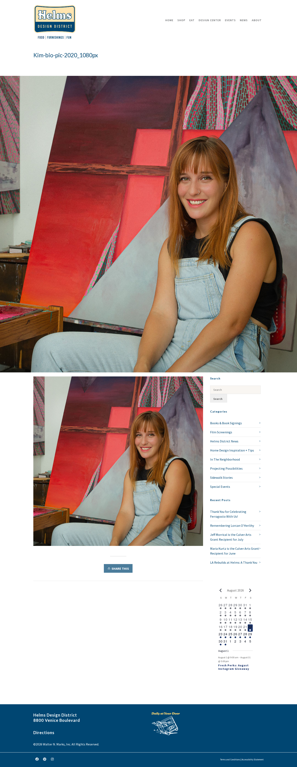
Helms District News (224, 441)
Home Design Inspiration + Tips (232, 450)
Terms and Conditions (230, 759)
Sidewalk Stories (221, 477)
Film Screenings (221, 432)
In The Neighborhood (225, 459)
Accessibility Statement (253, 759)
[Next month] (250, 590)
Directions (43, 732)
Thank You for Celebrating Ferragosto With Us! (228, 514)
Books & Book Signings (226, 423)
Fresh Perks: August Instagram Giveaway (233, 667)
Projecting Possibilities (226, 468)
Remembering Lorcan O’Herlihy (232, 526)
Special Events (220, 487)
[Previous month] (220, 590)
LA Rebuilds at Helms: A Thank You (233, 562)
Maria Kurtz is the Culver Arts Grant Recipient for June (234, 551)
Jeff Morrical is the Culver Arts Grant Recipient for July (230, 537)
